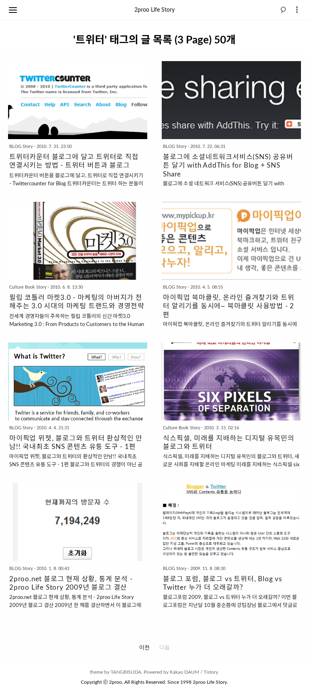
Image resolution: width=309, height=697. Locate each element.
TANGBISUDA (126, 672)
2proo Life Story (154, 10)
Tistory (211, 672)
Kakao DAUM (184, 672)
